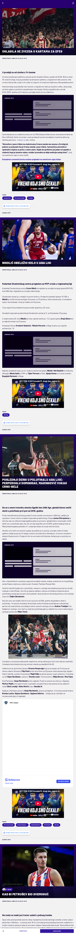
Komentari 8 (23, 931)
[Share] (3, 931)
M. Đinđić (8, 889)
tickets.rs (21, 140)
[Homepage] (73, 3)
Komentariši (57, 931)
